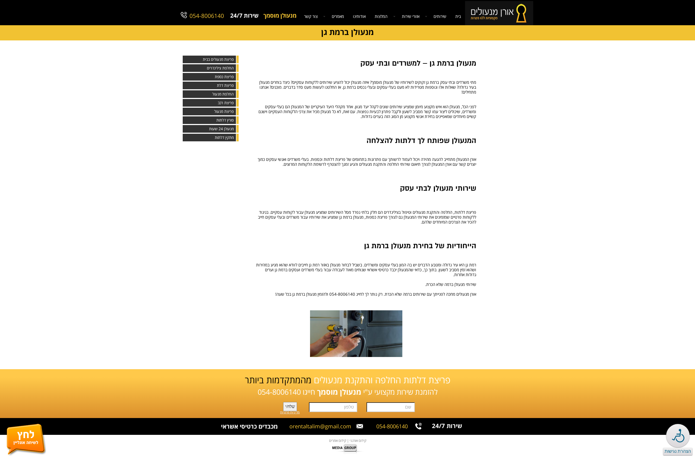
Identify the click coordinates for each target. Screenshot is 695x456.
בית (458, 16)
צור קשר (311, 16)
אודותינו (359, 16)
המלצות (381, 16)
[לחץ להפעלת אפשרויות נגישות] (678, 435)
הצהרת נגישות (678, 451)
